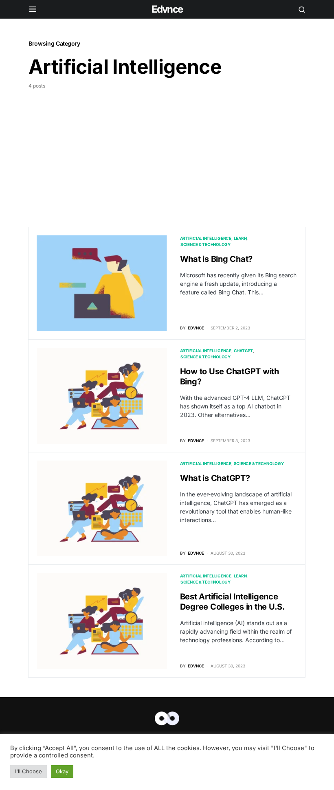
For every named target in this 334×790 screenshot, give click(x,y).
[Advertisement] (167, 151)
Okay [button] (62, 771)
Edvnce (167, 9)
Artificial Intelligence (205, 238)
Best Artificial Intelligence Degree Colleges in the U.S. (232, 602)
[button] (33, 9)
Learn (240, 238)
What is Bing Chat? (216, 259)
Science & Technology (205, 244)
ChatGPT (243, 350)
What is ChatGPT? (215, 478)
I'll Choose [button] (28, 771)
